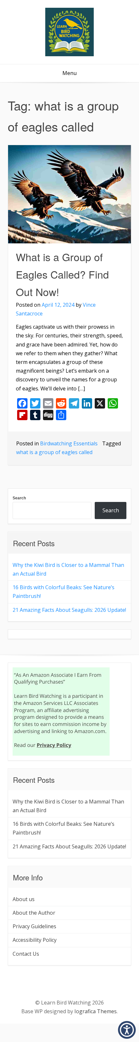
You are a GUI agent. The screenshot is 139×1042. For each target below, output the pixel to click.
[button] (127, 1030)
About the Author (34, 912)
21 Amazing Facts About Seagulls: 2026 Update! (69, 609)
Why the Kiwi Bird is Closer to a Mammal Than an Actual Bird (68, 569)
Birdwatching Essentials (69, 443)
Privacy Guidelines (34, 926)
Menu (69, 73)
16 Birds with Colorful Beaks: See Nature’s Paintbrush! (63, 592)
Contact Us (26, 953)
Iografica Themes (95, 1011)
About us (24, 899)
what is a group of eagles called (54, 452)
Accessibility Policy (35, 939)
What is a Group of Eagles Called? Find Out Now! (62, 274)
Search (19, 498)
